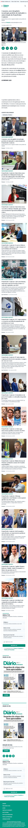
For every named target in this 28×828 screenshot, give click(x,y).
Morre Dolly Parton (15, 1)
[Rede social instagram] (4, 756)
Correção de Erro (6, 819)
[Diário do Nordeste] (6, 6)
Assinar (6, 695)
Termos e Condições (18, 648)
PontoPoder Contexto (7, 137)
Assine (3, 808)
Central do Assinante (7, 810)
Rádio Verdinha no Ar (6, 1)
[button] (2, 6)
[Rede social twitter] (10, 756)
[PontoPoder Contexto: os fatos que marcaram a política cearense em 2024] (14, 416)
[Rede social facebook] (7, 756)
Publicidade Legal (6, 805)
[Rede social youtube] (13, 756)
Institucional (5, 812)
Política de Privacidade (9, 649)
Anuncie (4, 803)
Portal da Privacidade (7, 816)
